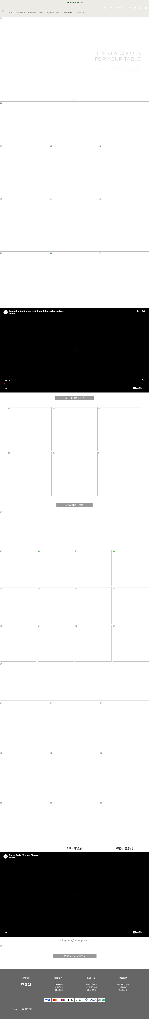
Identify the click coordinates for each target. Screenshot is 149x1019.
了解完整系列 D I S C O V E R (74, 956)
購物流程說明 (91, 984)
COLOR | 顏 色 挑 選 (74, 505)
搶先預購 (31, 12)
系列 (10, 12)
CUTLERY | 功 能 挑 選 (74, 398)
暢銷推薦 (20, 12)
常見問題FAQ (91, 987)
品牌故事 (58, 984)
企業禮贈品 (123, 987)
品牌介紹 (78, 12)
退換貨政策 (91, 990)
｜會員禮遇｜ (58, 987)
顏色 (58, 12)
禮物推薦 (67, 12)
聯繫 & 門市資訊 (123, 984)
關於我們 (58, 990)
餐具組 (49, 12)
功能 (41, 12)
